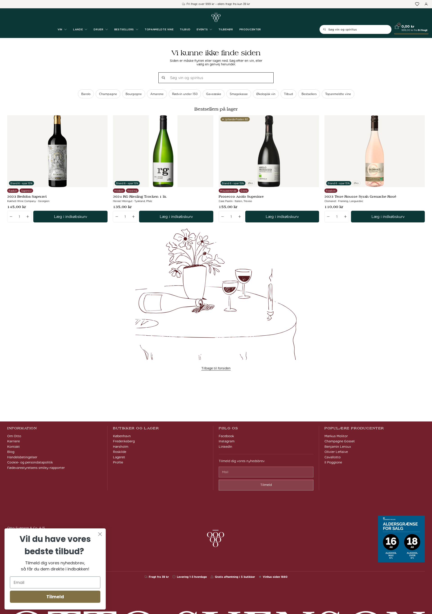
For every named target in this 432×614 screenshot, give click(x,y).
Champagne (108, 94)
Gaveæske (213, 94)
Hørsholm (120, 446)
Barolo (85, 94)
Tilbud (185, 29)
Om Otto (14, 436)
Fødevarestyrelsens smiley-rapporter (36, 468)
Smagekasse (239, 94)
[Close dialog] (100, 534)
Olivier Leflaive (336, 452)
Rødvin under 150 (185, 94)
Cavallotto (332, 457)
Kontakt (13, 446)
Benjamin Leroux (337, 446)
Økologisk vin (265, 94)
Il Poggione (333, 462)
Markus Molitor (336, 436)
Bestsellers (309, 94)
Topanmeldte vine (159, 29)
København (122, 436)
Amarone (157, 94)
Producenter (250, 29)
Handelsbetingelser (22, 457)
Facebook (226, 436)
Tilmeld (55, 597)
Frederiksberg (124, 441)
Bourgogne (134, 94)
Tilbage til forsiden (216, 368)
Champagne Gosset (339, 441)
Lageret (119, 457)
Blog (10, 452)
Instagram (226, 441)
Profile (118, 462)
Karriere (13, 441)
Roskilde (119, 452)
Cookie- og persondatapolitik (30, 462)
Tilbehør (225, 29)
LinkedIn (225, 446)
